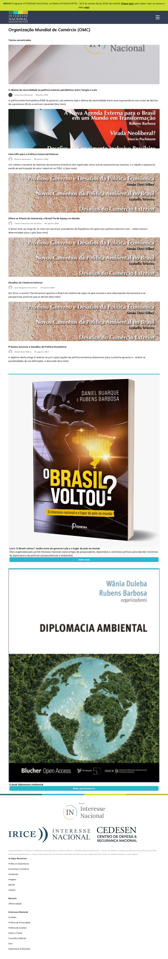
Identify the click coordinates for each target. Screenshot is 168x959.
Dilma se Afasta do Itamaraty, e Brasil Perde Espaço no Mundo (44, 218)
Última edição (15, 903)
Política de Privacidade (19, 922)
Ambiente (13, 874)
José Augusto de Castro (25, 287)
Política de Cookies (17, 927)
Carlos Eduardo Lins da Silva (27, 223)
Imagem (12, 879)
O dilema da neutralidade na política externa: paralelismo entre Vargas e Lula (52, 89)
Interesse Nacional (23, 95)
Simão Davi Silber (22, 352)
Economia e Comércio (18, 869)
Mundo (11, 884)
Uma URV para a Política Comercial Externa (33, 154)
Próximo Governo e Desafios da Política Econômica (37, 346)
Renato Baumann (22, 159)
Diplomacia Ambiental (19, 948)
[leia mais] (60, 104)
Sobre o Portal (15, 933)
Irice (10, 943)
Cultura (11, 890)
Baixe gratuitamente (84, 788)
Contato (12, 917)
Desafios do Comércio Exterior (25, 282)
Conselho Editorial (17, 938)
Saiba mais (84, 559)
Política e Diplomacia (18, 863)
